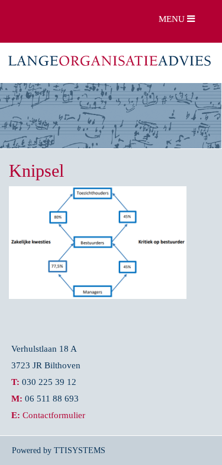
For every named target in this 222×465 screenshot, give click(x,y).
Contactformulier (53, 415)
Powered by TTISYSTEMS (58, 450)
